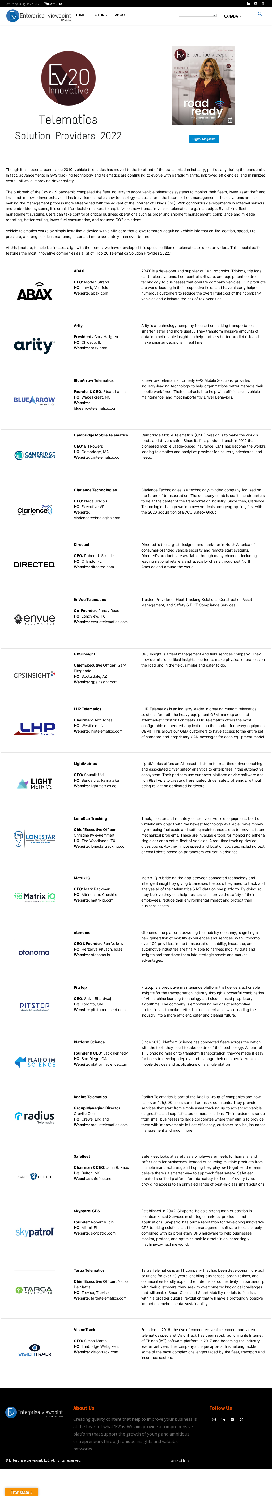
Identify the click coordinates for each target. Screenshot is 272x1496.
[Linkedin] (248, 3)
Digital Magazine (203, 139)
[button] (260, 14)
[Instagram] (214, 1420)
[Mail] (256, 3)
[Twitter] (263, 3)
